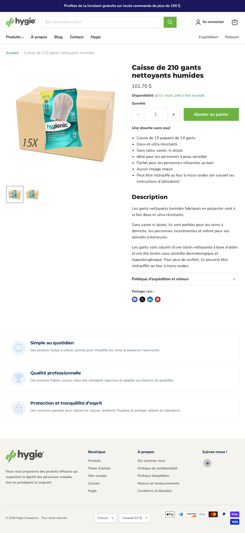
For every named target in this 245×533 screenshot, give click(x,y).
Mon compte (97, 475)
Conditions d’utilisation (155, 491)
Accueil (12, 53)
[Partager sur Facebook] (135, 299)
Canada (132, 518)
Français (103, 518)
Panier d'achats (99, 468)
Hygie (96, 37)
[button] (211, 22)
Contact (77, 37)
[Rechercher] (170, 22)
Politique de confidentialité (157, 468)
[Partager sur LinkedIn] (150, 299)
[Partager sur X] (142, 299)
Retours (232, 37)
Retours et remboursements (158, 483)
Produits (14, 37)
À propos (39, 37)
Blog (58, 37)
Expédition (208, 37)
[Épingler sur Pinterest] (158, 299)
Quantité (138, 103)
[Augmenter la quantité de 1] (173, 114)
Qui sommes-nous (151, 460)
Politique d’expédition (153, 475)
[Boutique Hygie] (25, 456)
